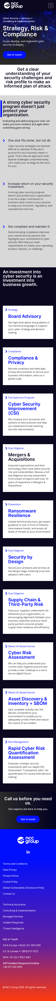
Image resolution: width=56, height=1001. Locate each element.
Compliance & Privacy (23, 360)
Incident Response (13, 922)
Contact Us (9, 893)
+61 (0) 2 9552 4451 (20, 957)
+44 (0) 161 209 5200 (29, 945)
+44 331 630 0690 (12, 966)
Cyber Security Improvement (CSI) (24, 408)
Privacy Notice (11, 875)
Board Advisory (24, 316)
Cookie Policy (10, 881)
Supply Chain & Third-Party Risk (25, 602)
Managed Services (13, 916)
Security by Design (20, 559)
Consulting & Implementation (18, 21)
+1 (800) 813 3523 (28, 951)
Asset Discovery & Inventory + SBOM (27, 701)
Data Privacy (10, 869)
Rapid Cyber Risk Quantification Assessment (26, 753)
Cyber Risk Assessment (21, 655)
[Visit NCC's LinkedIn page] (28, 852)
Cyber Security (10, 18)
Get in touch (14, 54)
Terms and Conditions (15, 863)
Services (26, 18)
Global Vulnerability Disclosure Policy (23, 887)
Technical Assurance (14, 904)
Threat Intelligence (13, 928)
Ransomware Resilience (22, 513)
